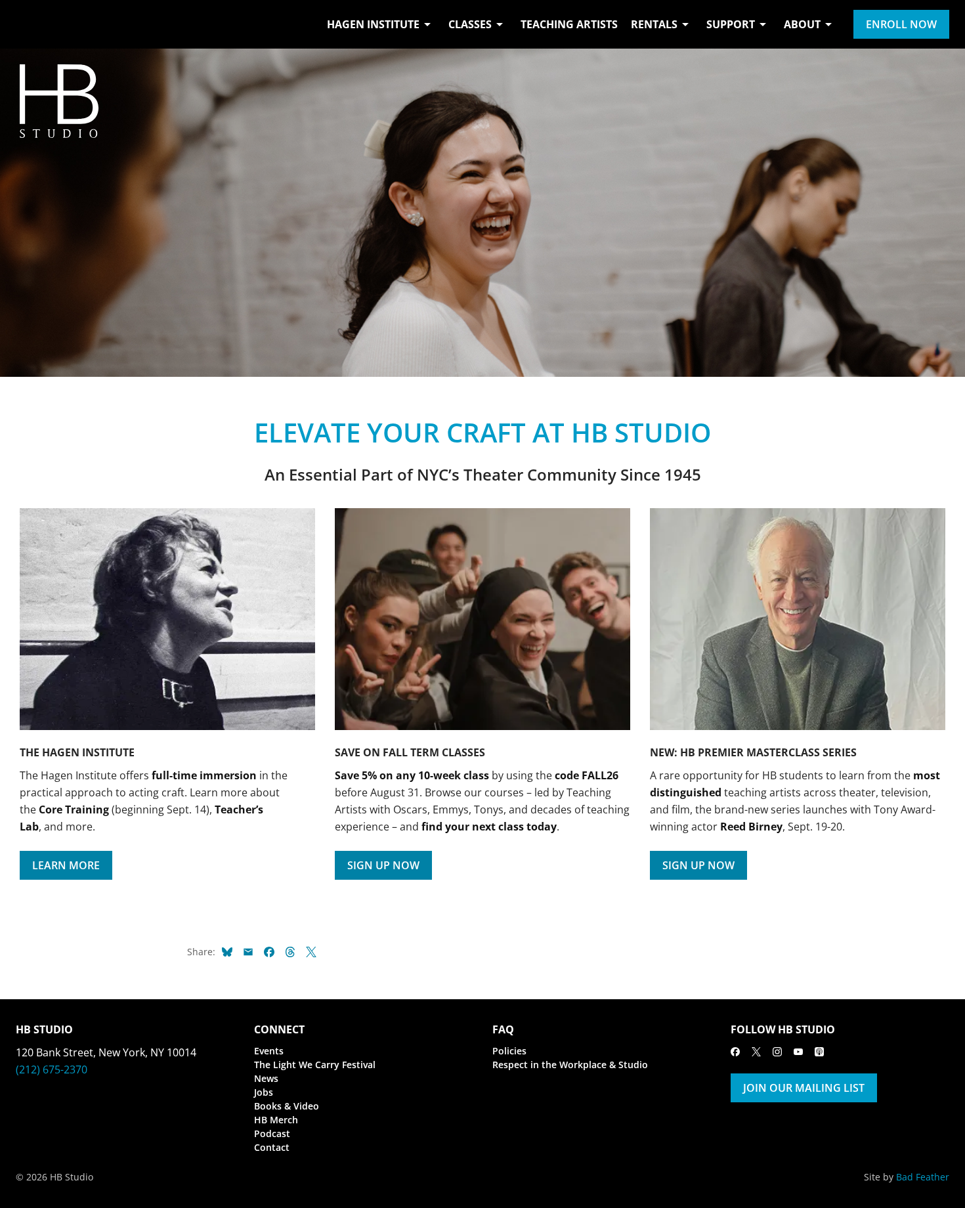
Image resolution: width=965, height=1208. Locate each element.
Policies (509, 1051)
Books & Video (286, 1106)
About (802, 24)
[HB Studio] (29, 24)
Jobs (263, 1092)
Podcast (272, 1133)
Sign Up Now (383, 865)
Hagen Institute (373, 24)
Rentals (654, 24)
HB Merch (276, 1119)
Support (730, 24)
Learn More (66, 865)
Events (269, 1051)
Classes (470, 24)
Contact (272, 1147)
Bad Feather (922, 1177)
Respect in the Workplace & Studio (570, 1064)
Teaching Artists (569, 24)
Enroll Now (901, 24)
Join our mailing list (804, 1088)
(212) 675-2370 (51, 1069)
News (266, 1078)
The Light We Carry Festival (314, 1064)
